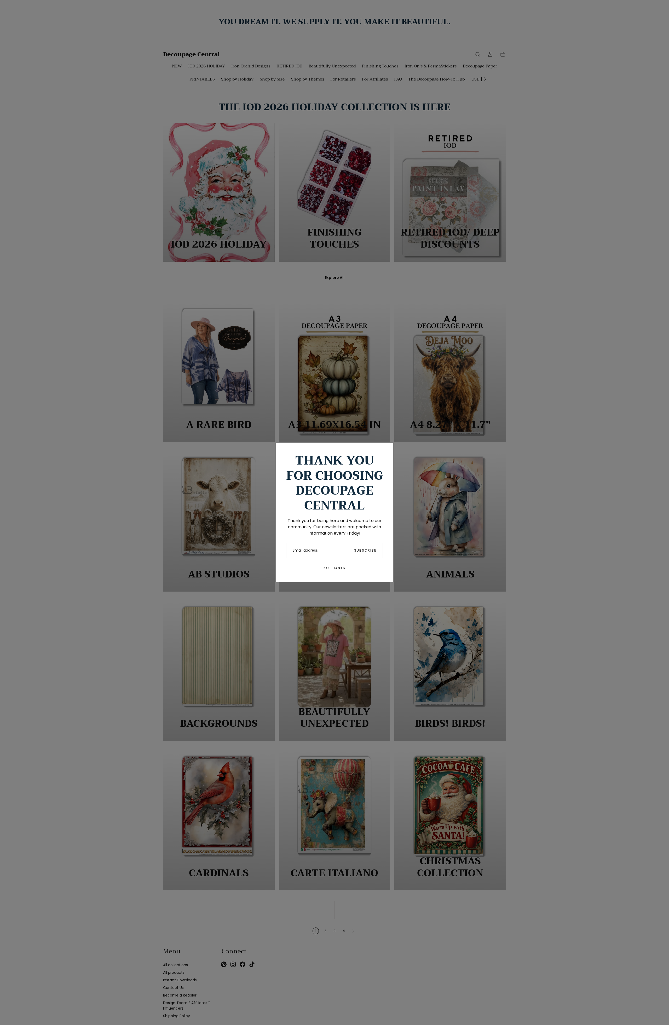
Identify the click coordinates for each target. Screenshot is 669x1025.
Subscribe (365, 550)
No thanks (334, 568)
